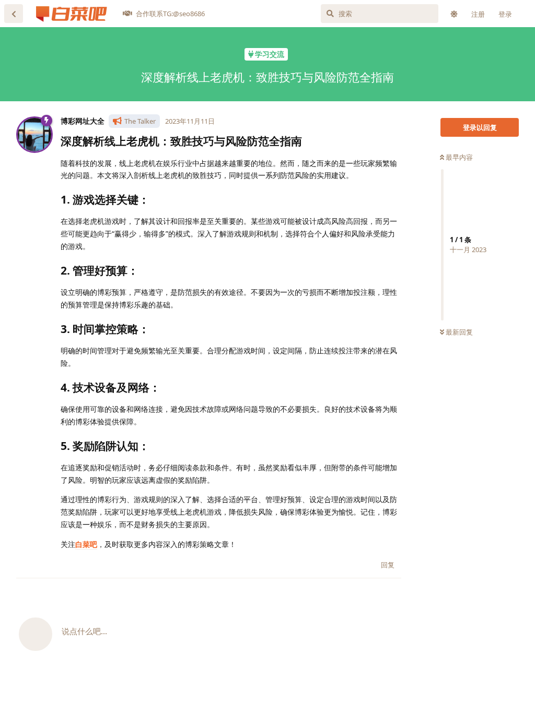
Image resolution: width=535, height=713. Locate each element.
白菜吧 (86, 544)
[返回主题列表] (13, 13)
